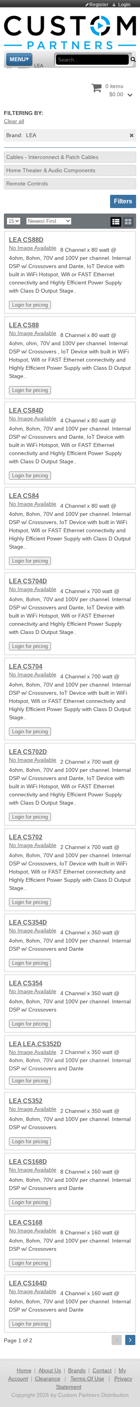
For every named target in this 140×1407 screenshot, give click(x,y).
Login (124, 4)
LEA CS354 (25, 983)
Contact (102, 1370)
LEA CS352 (25, 1101)
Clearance (47, 1378)
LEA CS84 (24, 496)
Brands (77, 1370)
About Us (49, 1370)
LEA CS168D (28, 1161)
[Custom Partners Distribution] (70, 32)
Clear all (14, 121)
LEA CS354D (28, 922)
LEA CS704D (28, 581)
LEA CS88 (24, 325)
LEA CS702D (28, 752)
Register (98, 4)
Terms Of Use (87, 1378)
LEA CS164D (28, 1283)
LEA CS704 (25, 666)
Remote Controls (27, 183)
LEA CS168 (25, 1222)
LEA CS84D (26, 410)
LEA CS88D (26, 240)
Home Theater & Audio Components (50, 170)
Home (24, 1370)
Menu (18, 59)
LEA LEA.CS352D (35, 1044)
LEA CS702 (25, 837)
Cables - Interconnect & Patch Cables (52, 157)
